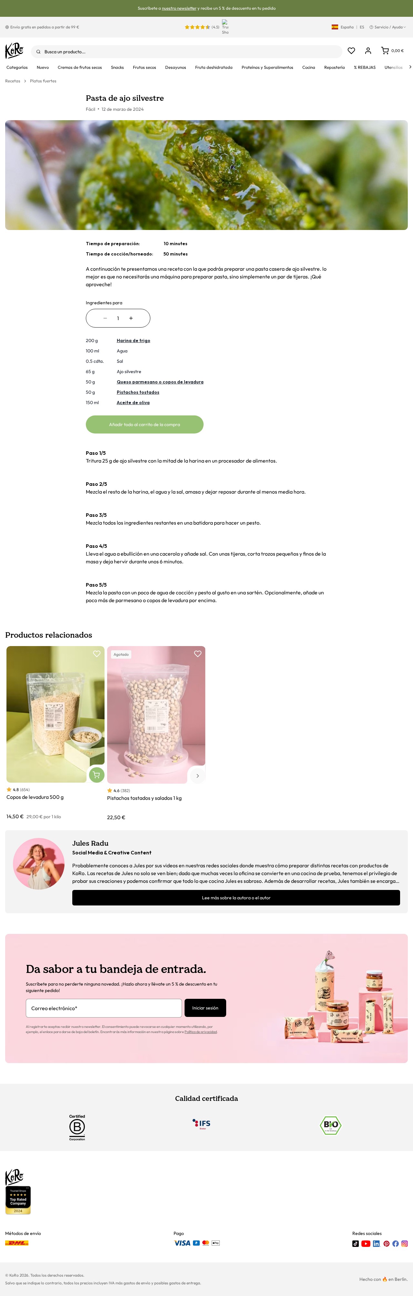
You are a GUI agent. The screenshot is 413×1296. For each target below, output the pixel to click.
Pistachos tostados (138, 392)
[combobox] (186, 51)
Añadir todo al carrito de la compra (144, 424)
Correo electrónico (54, 1008)
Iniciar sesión (205, 1008)
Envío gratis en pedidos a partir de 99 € (44, 27)
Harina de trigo (133, 340)
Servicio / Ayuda (389, 27)
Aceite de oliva (133, 402)
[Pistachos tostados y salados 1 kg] (156, 733)
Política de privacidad (201, 1031)
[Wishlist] (351, 51)
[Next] (410, 66)
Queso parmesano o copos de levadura (160, 382)
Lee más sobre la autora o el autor (236, 898)
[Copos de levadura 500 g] (55, 733)
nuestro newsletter (179, 8)
